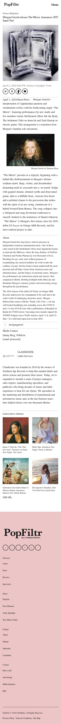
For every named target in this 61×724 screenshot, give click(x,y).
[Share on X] (12, 92)
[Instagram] (12, 547)
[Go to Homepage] (11, 5)
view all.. (7, 497)
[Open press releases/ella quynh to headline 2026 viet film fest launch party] (45, 475)
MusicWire (23, 99)
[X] (38, 547)
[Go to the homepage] (23, 533)
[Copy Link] (5, 91)
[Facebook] (5, 547)
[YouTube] (25, 547)
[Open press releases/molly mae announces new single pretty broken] (45, 434)
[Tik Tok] (18, 547)
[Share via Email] (25, 92)
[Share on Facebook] (18, 91)
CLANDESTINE (26, 351)
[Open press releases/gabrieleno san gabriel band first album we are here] (16, 476)
